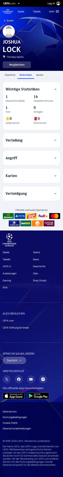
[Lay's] (31, 216)
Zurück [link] (10, 20)
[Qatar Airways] (49, 223)
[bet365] (25, 223)
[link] (20, 11)
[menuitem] (22, 11)
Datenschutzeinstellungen (17, 428)
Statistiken (25, 75)
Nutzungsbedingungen (15, 417)
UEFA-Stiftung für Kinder (16, 327)
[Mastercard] (54, 216)
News (36, 259)
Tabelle (6, 259)
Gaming (7, 280)
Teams (36, 252)
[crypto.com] (14, 223)
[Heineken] (8, 216)
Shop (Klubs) (40, 280)
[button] (53, 11)
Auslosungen (9, 273)
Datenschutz (10, 411)
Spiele (39, 75)
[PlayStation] (19, 216)
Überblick (10, 75)
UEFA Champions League (8, 11)
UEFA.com (8, 320)
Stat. (5, 287)
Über (35, 273)
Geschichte (39, 266)
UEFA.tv (7, 266)
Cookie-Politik (10, 422)
